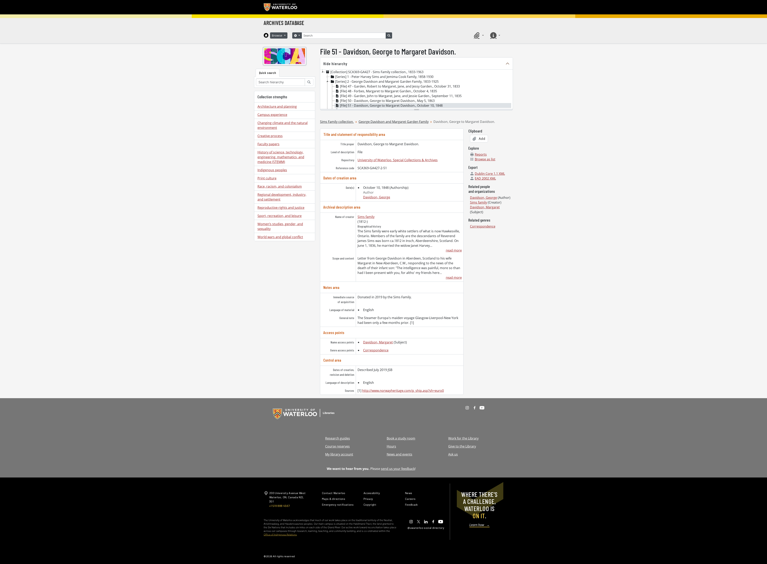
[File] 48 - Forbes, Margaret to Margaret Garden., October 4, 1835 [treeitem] (388, 91)
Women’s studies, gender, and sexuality (280, 226)
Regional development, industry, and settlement (281, 197)
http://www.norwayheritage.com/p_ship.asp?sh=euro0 (403, 390)
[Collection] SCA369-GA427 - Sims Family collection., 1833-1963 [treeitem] (376, 72)
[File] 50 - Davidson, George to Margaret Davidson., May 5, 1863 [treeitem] (387, 100)
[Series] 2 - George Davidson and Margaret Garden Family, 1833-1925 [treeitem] (387, 81)
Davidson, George (376, 197)
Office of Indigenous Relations (280, 534)
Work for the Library (463, 438)
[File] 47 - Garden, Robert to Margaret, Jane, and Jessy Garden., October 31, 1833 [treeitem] (400, 86)
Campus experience (272, 114)
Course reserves (337, 446)
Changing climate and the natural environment (282, 125)
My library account (339, 454)
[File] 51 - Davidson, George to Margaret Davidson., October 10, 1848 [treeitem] (391, 105)
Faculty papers (268, 144)
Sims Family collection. (337, 121)
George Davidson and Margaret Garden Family (394, 121)
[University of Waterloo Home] (281, 7)
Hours (391, 446)
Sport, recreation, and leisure (279, 216)
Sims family (366, 217)
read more (454, 250)
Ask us (453, 454)
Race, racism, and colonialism (279, 186)
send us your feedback (398, 469)
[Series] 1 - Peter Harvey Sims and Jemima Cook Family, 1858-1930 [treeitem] (384, 77)
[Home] (266, 35)
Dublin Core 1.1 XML (490, 173)
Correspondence (375, 350)
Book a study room (401, 438)
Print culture (266, 178)
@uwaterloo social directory (425, 527)
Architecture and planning (277, 106)
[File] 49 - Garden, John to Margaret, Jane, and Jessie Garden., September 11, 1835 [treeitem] (401, 96)
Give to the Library (462, 446)
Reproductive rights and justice (280, 207)
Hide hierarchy (335, 63)
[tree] (416, 89)
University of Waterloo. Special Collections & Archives (398, 160)
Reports (481, 154)
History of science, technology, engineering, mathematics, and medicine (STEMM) (280, 157)
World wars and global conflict (280, 237)
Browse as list (485, 159)
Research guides (337, 438)
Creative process (270, 136)
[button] (478, 35)
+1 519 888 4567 (279, 505)
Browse (277, 35)
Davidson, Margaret (378, 342)
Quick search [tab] (267, 73)
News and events (399, 454)
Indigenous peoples (272, 170)
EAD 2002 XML (485, 178)
